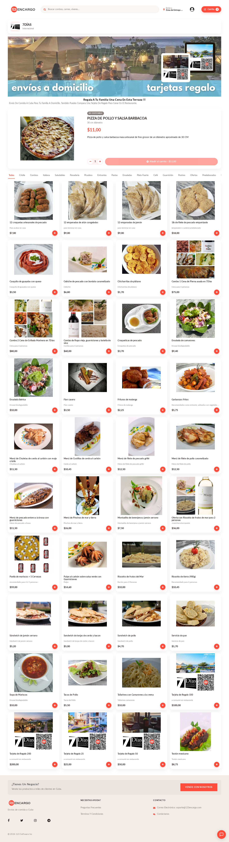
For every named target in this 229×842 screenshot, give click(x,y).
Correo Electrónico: (179, 808)
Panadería (74, 175)
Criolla (22, 175)
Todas (11, 175)
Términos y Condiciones (92, 814)
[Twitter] (22, 821)
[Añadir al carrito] (54, 233)
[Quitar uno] (90, 161)
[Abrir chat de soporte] (221, 834)
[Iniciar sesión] (192, 9)
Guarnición (168, 175)
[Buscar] (44, 9)
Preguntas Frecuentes (91, 808)
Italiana (46, 175)
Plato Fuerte (142, 175)
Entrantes (102, 175)
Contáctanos (163, 814)
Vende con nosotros (198, 787)
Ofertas (193, 175)
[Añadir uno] (100, 161)
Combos (34, 175)
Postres (181, 175)
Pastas (115, 175)
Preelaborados (209, 175)
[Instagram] (36, 821)
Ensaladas (127, 175)
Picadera (88, 175)
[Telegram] (49, 821)
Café (155, 175)
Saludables (60, 175)
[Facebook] (9, 821)
